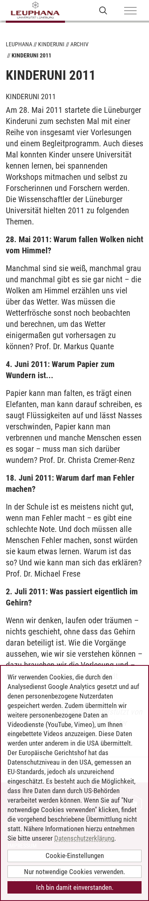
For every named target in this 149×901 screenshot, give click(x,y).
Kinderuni (51, 44)
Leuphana (19, 44)
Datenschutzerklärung (84, 838)
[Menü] (130, 11)
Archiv (79, 44)
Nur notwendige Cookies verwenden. (74, 872)
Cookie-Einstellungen (75, 855)
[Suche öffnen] (103, 10)
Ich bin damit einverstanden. (74, 887)
